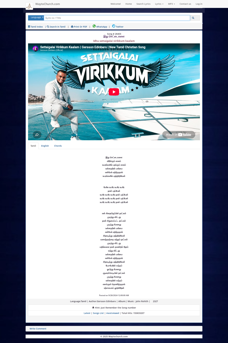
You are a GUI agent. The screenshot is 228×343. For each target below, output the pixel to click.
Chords (58, 145)
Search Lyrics (143, 3)
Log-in (199, 3)
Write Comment (38, 328)
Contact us (185, 3)
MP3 (170, 3)
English (45, 145)
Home (128, 3)
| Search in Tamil (55, 26)
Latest (87, 313)
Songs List (98, 313)
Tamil (33, 145)
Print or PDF (80, 26)
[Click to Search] (193, 17)
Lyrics (158, 3)
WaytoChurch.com (47, 4)
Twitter (119, 26)
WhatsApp (101, 26)
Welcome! (116, 3)
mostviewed (112, 313)
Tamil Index (36, 26)
